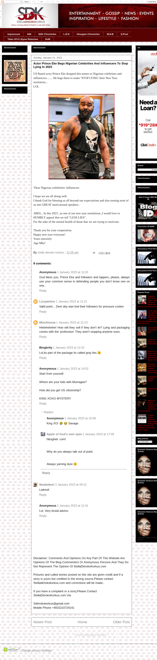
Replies (48, 412)
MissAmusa (47, 322)
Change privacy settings (36, 650)
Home (82, 622)
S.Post (124, 34)
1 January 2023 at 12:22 (68, 347)
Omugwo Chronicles (88, 34)
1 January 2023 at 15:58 (80, 418)
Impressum (13, 34)
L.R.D (66, 34)
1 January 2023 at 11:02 (72, 272)
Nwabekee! (46, 484)
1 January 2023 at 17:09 (98, 434)
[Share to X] (104, 253)
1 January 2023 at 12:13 (72, 322)
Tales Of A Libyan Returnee (22, 39)
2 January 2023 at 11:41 (72, 505)
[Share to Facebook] (107, 253)
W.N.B (110, 34)
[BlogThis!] (102, 253)
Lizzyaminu (47, 301)
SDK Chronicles (47, 34)
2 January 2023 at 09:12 (71, 484)
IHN (29, 34)
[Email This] (100, 253)
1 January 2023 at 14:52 (72, 368)
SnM (47, 39)
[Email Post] (93, 252)
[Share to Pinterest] (109, 253)
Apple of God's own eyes (64, 434)
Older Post (121, 622)
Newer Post (42, 622)
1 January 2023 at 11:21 (71, 301)
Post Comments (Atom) (90, 635)
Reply (43, 290)
